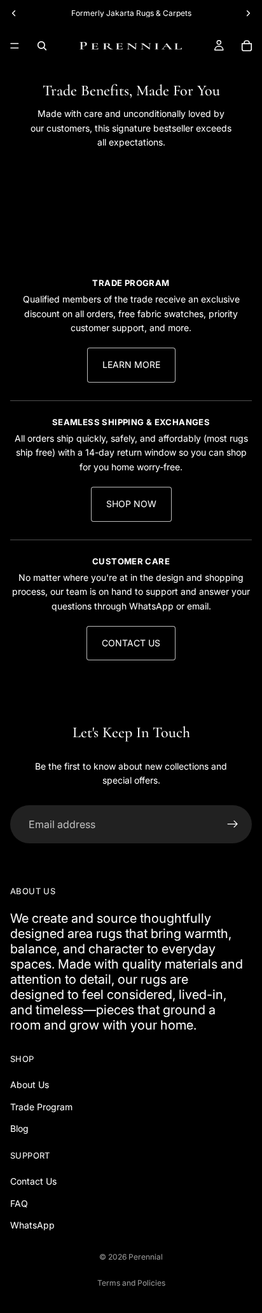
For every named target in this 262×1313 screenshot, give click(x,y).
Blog (19, 1129)
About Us (29, 1085)
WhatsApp (32, 1225)
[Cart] (247, 46)
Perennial (145, 1257)
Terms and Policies (131, 1283)
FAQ (19, 1203)
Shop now (131, 503)
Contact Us (131, 642)
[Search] (42, 46)
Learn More (131, 364)
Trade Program (41, 1106)
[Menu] (14, 45)
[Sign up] (232, 824)
